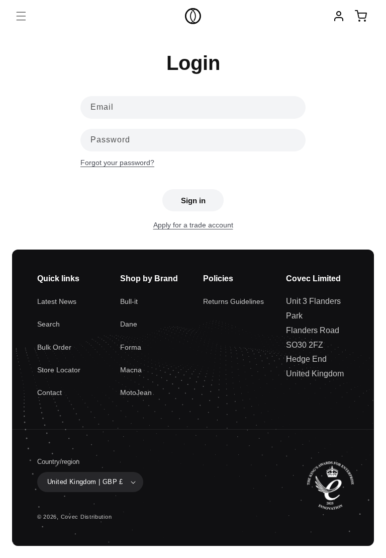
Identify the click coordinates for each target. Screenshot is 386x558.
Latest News (56, 301)
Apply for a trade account (193, 225)
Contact (49, 392)
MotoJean (136, 392)
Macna (131, 370)
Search (48, 324)
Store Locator (58, 370)
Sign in (193, 200)
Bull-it (129, 301)
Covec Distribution (86, 517)
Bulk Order (54, 347)
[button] (21, 16)
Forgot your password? (117, 162)
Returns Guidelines (233, 301)
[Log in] (339, 16)
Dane (128, 324)
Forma (130, 347)
